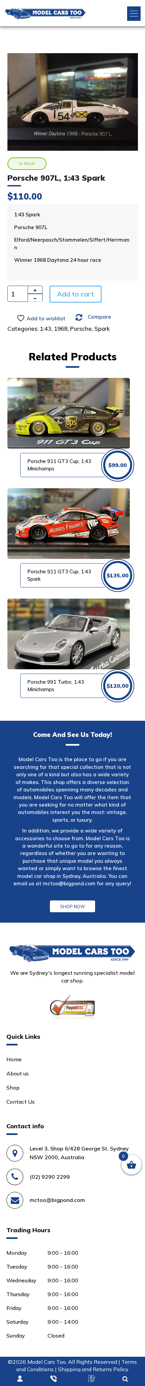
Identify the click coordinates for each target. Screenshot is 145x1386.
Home (14, 1059)
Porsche (81, 328)
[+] (35, 290)
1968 (60, 328)
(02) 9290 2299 (50, 1176)
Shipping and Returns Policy (93, 1369)
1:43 (45, 328)
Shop (13, 1087)
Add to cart (75, 294)
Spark (102, 328)
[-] (35, 298)
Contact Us (20, 1101)
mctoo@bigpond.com (69, 883)
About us (17, 1073)
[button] (134, 13)
